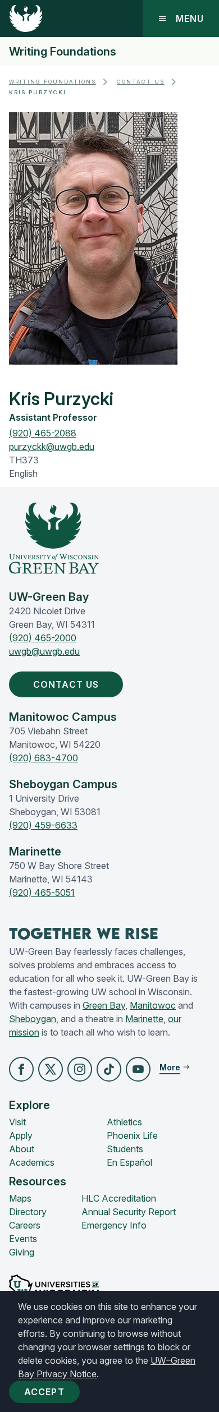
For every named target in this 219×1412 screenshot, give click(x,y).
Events (23, 1238)
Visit (17, 1122)
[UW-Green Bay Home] (26, 18)
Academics (31, 1162)
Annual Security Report (128, 1211)
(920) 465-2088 (42, 433)
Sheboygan (32, 1018)
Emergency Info (114, 1225)
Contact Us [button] (66, 684)
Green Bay (104, 1005)
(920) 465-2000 (42, 637)
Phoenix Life (132, 1135)
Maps (20, 1198)
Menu (190, 18)
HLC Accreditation (118, 1198)
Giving (21, 1252)
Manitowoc (153, 1005)
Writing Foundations (62, 51)
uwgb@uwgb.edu (44, 651)
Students (125, 1149)
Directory (28, 1211)
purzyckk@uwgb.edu (51, 446)
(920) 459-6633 (43, 825)
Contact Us (141, 82)
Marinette (144, 1018)
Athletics (124, 1122)
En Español (129, 1162)
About (21, 1149)
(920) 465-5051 (42, 892)
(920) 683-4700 (43, 758)
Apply (21, 1135)
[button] (21, 1069)
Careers (24, 1225)
